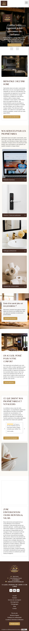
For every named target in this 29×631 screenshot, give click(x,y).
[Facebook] (10, 590)
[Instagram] (18, 590)
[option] (14, 27)
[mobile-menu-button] (26, 2)
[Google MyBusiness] (14, 590)
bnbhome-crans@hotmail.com (16, 581)
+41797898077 (16, 580)
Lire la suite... (10, 431)
